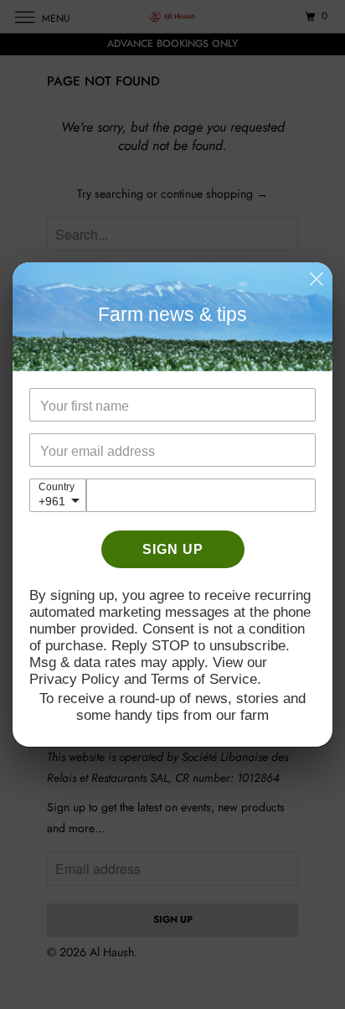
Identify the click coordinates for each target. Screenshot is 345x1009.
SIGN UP (172, 549)
